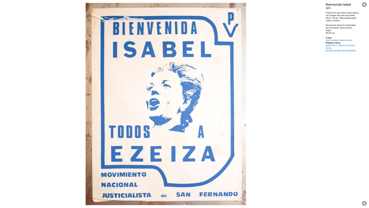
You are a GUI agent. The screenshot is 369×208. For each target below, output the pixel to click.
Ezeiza (329, 48)
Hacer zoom (364, 203)
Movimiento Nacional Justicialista (341, 50)
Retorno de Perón (347, 45)
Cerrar (364, 4)
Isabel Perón (331, 45)
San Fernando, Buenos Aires (339, 40)
